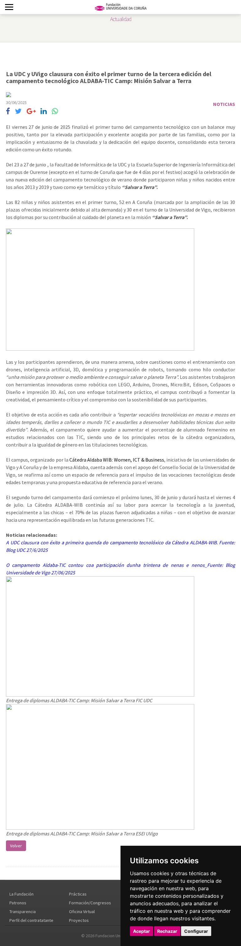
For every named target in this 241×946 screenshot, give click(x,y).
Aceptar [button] (141, 931)
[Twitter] (18, 111)
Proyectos (79, 920)
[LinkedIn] (43, 111)
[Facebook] (8, 111)
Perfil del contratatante (31, 920)
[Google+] (31, 111)
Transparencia (22, 911)
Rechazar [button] (167, 931)
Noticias (224, 104)
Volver (16, 846)
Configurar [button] (196, 931)
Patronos (17, 903)
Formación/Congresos (90, 903)
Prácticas (78, 894)
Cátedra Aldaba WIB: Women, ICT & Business (116, 460)
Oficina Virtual (82, 911)
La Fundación (21, 894)
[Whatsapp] (55, 111)
